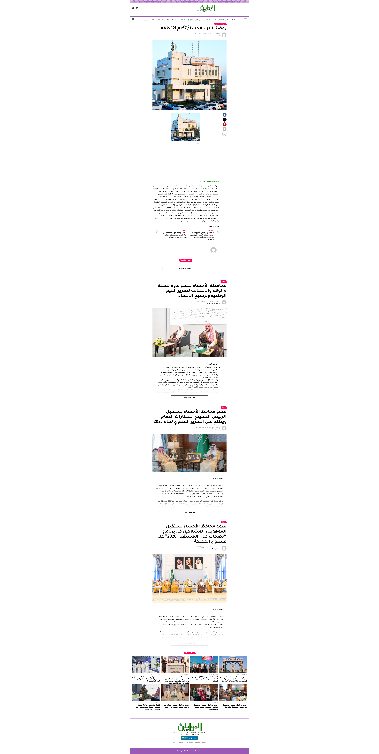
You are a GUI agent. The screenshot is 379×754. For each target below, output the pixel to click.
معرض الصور (189, 26)
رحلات (214, 20)
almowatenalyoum (213, 303)
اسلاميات (182, 20)
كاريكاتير (198, 20)
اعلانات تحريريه (149, 20)
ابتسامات (160, 20)
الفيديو (190, 20)
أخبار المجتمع (223, 20)
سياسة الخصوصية (200, 742)
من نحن (181, 742)
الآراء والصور (171, 19)
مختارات (207, 20)
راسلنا (174, 742)
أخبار (233, 19)
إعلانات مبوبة (189, 742)
